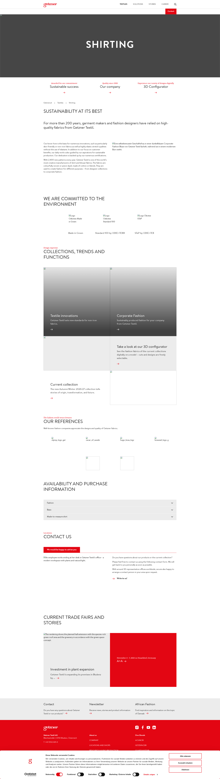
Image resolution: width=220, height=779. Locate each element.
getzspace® (141, 745)
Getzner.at (48, 103)
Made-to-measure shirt (57, 517)
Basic (49, 510)
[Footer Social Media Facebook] (142, 728)
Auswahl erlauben (185, 763)
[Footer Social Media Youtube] (148, 728)
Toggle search (175, 4)
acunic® (139, 740)
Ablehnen (185, 770)
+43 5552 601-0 (51, 742)
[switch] (80, 774)
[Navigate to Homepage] (53, 5)
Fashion (50, 503)
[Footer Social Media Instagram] (137, 728)
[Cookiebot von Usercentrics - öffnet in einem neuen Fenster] (30, 774)
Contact (171, 11)
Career (165, 4)
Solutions (138, 4)
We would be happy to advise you (62, 550)
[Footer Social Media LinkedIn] (154, 728)
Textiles (123, 4)
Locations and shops (99, 745)
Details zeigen (149, 774)
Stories (152, 4)
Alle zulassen (185, 756)
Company (93, 740)
